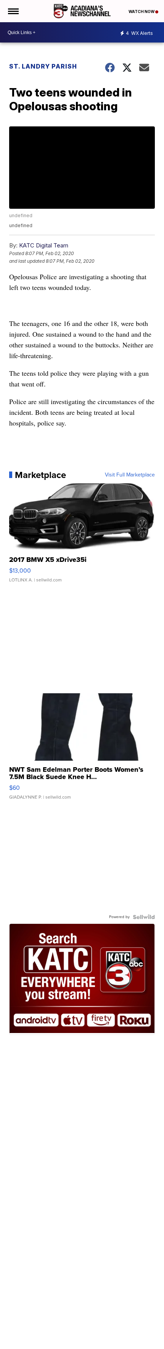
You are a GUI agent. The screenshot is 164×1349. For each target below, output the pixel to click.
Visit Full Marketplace (130, 475)
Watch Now (142, 11)
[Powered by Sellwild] (144, 917)
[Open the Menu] (13, 11)
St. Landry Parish (43, 66)
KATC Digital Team (43, 245)
